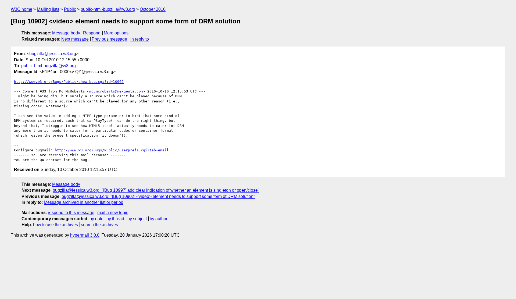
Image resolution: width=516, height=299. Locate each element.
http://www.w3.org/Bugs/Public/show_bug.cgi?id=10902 (69, 82)
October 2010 (153, 9)
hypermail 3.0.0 (84, 235)
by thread (115, 218)
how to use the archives (55, 224)
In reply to (139, 39)
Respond (92, 33)
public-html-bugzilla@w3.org (108, 9)
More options (116, 33)
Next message (75, 39)
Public (70, 9)
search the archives (99, 224)
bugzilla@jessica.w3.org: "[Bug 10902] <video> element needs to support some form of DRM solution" (158, 196)
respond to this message (71, 212)
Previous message (109, 39)
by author (158, 218)
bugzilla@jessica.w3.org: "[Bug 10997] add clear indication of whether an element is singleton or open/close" (156, 190)
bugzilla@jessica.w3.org (52, 53)
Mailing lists (48, 9)
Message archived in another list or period (83, 202)
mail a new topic (112, 212)
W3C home (21, 9)
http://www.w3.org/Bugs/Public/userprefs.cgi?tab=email (112, 150)
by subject (137, 218)
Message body (66, 33)
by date (96, 218)
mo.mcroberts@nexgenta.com (116, 91)
